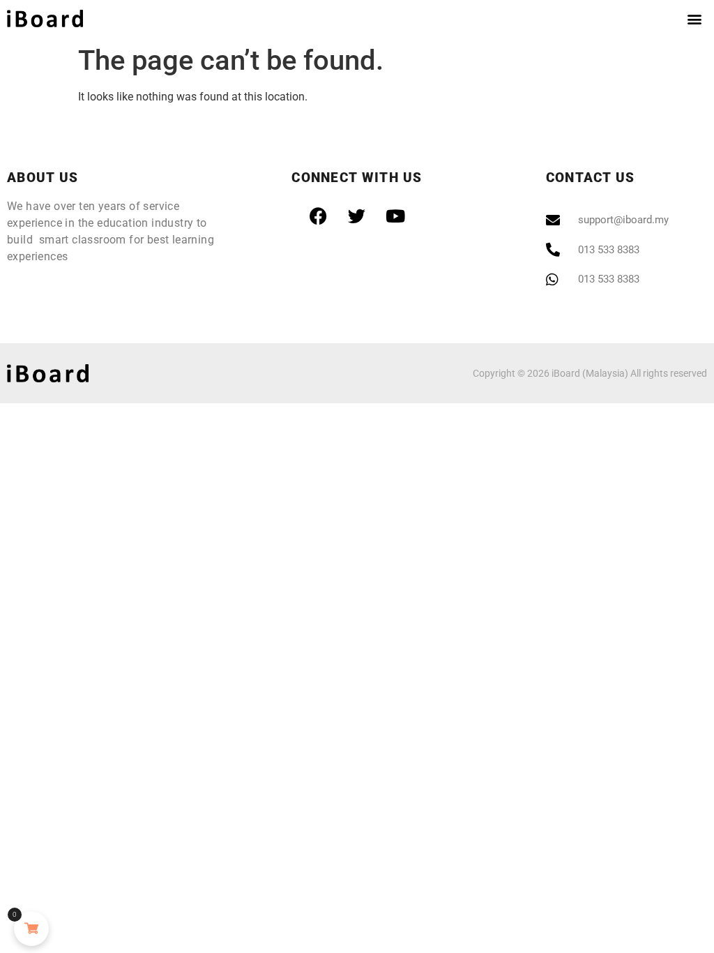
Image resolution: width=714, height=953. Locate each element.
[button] (694, 18)
